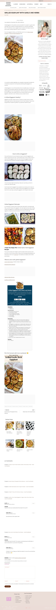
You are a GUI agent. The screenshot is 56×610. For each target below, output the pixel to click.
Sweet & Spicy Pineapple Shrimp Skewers (11, 412)
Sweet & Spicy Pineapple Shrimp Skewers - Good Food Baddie (21, 481)
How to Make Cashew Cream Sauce (19, 433)
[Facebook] (5, 1)
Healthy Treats (19, 600)
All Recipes (16, 4)
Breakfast (18, 596)
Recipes (6, 606)
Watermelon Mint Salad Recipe (29, 411)
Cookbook (36, 4)
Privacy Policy (14, 606)
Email (16, 581)
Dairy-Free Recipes (32, 7)
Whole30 (30, 406)
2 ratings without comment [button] (20, 557)
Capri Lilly (8, 512)
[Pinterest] (7, 1)
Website (27, 581)
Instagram (16, 254)
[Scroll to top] (54, 597)
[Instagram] (9, 1)
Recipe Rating (7, 562)
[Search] (50, 61)
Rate (24, 299)
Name (6, 581)
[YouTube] (11, 1)
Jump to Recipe (20, 20)
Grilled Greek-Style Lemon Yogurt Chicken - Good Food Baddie (21, 486)
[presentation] (9, 425)
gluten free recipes (8, 406)
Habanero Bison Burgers (10, 277)
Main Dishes (18, 597)
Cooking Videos (22, 4)
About (41, 4)
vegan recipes (25, 406)
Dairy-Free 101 (28, 597)
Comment (7, 567)
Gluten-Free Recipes (23, 7)
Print (16, 299)
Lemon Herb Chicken (9, 261)
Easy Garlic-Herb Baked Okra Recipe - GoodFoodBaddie (20, 532)
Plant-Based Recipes (42, 7)
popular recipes (15, 406)
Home (3, 606)
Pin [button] (20, 299)
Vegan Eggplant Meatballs (14, 33)
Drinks (17, 599)
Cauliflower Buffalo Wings (10, 279)
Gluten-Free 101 (29, 595)
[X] (28, 608)
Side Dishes (18, 602)
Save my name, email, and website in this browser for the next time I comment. (19, 583)
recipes (20, 406)
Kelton (6, 536)
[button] (18, 296)
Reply (33, 503)
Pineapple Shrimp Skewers (10, 264)
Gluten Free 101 (30, 4)
